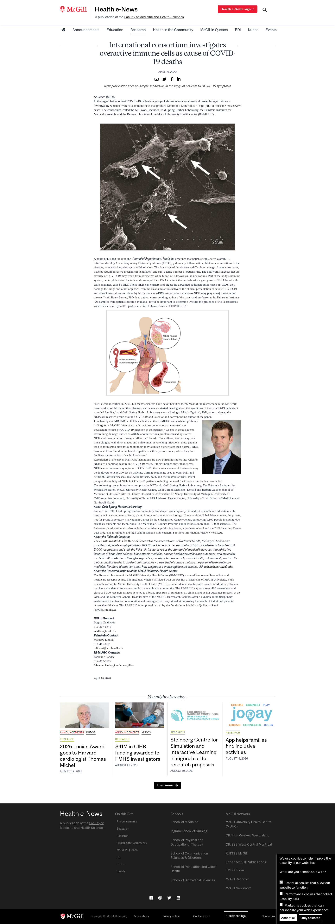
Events (271, 30)
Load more (165, 785)
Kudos (253, 30)
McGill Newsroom (238, 888)
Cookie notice (201, 916)
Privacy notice (171, 916)
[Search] (265, 10)
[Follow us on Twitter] (169, 898)
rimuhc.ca (110, 609)
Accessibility (141, 916)
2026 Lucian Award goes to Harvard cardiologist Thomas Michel (83, 755)
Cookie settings (236, 915)
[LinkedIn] (178, 898)
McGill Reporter (237, 879)
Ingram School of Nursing (188, 831)
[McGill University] (75, 9)
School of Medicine (184, 822)
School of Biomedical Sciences (192, 880)
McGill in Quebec (214, 30)
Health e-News (116, 9)
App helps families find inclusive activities (246, 746)
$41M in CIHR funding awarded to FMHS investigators (138, 752)
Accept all (288, 918)
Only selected (310, 918)
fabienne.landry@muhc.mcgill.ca (114, 665)
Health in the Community (173, 30)
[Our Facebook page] (151, 898)
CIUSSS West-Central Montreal (249, 844)
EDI (238, 30)
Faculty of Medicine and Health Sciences (154, 17)
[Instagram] (160, 898)
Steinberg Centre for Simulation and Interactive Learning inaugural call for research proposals (194, 752)
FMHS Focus (235, 870)
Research (138, 30)
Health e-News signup (238, 9)
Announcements (86, 30)
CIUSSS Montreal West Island (247, 835)
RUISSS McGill (237, 853)
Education (115, 30)
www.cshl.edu (214, 532)
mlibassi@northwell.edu (108, 648)
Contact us (268, 916)
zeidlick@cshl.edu (105, 631)
